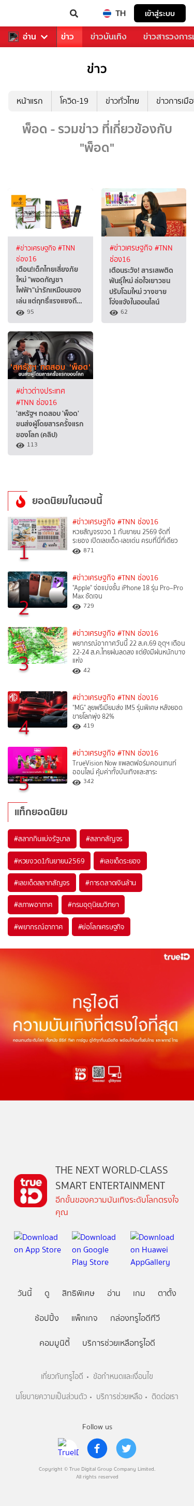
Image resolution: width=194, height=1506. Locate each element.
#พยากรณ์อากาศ (38, 927)
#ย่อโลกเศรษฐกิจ (101, 927)
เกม (139, 1293)
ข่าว (67, 36)
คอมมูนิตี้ (54, 1343)
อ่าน (29, 37)
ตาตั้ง (167, 1293)
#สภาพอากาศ (33, 904)
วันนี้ (25, 1293)
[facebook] (97, 1448)
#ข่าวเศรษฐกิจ (37, 248)
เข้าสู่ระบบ (160, 13)
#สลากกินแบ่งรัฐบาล (42, 838)
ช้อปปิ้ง (47, 1318)
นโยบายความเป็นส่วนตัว (51, 1396)
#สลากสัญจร (104, 838)
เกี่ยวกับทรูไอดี (62, 1376)
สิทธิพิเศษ (78, 1293)
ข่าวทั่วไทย (122, 101)
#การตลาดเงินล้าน (110, 882)
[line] (68, 1448)
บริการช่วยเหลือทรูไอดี (118, 1343)
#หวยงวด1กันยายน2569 (49, 861)
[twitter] (126, 1448)
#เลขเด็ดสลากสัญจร (42, 882)
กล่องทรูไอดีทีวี (135, 1318)
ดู (47, 1293)
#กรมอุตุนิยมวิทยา (93, 904)
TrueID (29, 13)
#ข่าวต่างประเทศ (40, 391)
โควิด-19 (74, 101)
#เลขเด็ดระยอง (120, 861)
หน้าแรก (30, 101)
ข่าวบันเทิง (109, 36)
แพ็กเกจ (84, 1318)
